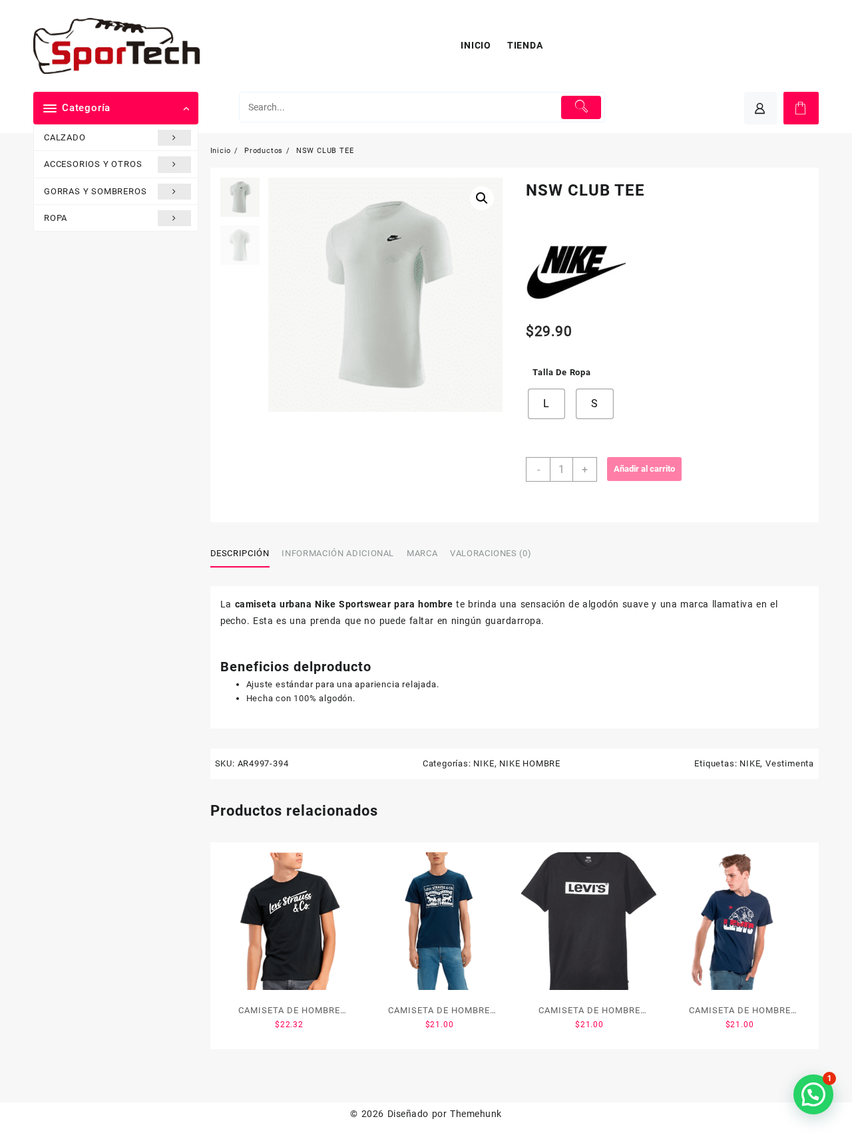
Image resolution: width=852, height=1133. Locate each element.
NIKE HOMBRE (529, 763)
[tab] (245, 554)
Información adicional (338, 553)
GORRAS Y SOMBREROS (95, 191)
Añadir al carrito (644, 469)
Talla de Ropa (561, 372)
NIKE (483, 763)
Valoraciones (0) (490, 553)
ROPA (55, 218)
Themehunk (475, 1113)
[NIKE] (576, 268)
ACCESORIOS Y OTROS (93, 164)
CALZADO (65, 137)
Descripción (240, 553)
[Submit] (581, 107)
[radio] (546, 403)
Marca (422, 553)
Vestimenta (789, 763)
